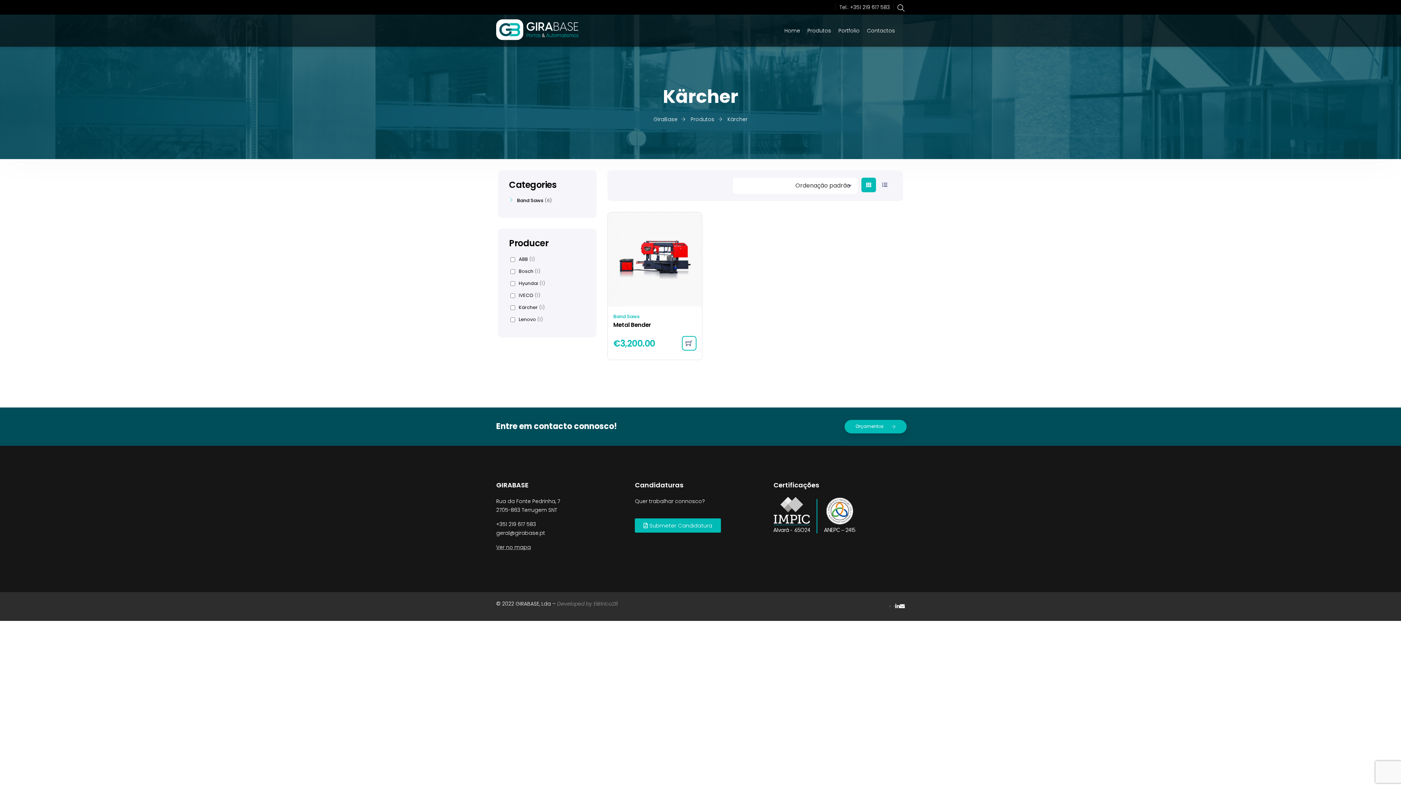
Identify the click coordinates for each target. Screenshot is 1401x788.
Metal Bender (632, 325)
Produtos (819, 30)
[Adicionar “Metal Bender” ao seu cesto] (689, 343)
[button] (678, 525)
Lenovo (531, 319)
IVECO (529, 295)
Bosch (529, 271)
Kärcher (532, 307)
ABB (527, 259)
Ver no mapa (513, 547)
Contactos (881, 30)
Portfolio (849, 30)
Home (792, 30)
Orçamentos (870, 426)
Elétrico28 (606, 603)
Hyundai (532, 283)
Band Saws (626, 316)
